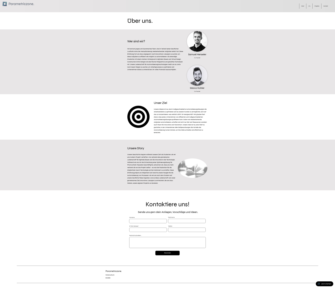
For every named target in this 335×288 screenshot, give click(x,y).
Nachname (171, 217)
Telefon (170, 226)
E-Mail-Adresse (133, 226)
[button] (148, 127)
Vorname (132, 217)
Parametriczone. (114, 271)
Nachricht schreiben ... (135, 235)
